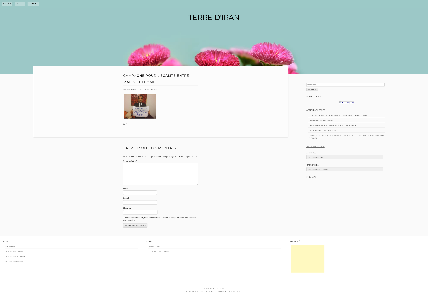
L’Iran (19, 4)
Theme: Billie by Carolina (230, 291)
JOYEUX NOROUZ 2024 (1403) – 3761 (322, 131)
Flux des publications (14, 252)
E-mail (127, 198)
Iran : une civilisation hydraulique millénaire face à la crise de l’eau (338, 115)
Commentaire (130, 161)
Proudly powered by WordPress (201, 291)
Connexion (10, 247)
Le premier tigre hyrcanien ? (321, 120)
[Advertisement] (307, 259)
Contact (33, 4)
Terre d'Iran (129, 90)
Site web (127, 208)
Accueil (7, 4)
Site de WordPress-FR (14, 262)
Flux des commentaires (15, 257)
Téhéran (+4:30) (347, 103)
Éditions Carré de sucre (159, 252)
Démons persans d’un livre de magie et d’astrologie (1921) (333, 125)
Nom (126, 188)
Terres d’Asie (154, 247)
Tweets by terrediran (315, 147)
